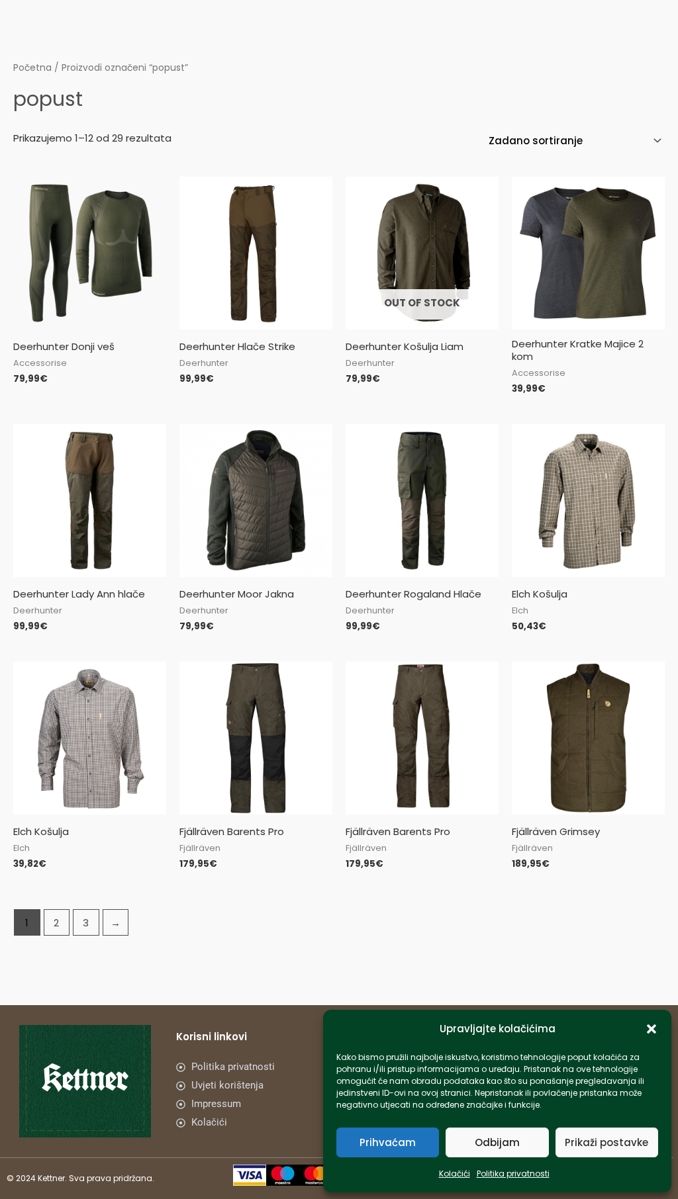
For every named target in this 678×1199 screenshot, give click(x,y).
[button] (651, 1029)
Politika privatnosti (513, 1173)
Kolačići (454, 1173)
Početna (32, 68)
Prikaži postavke (606, 1142)
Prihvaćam (388, 1142)
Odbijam (497, 1142)
